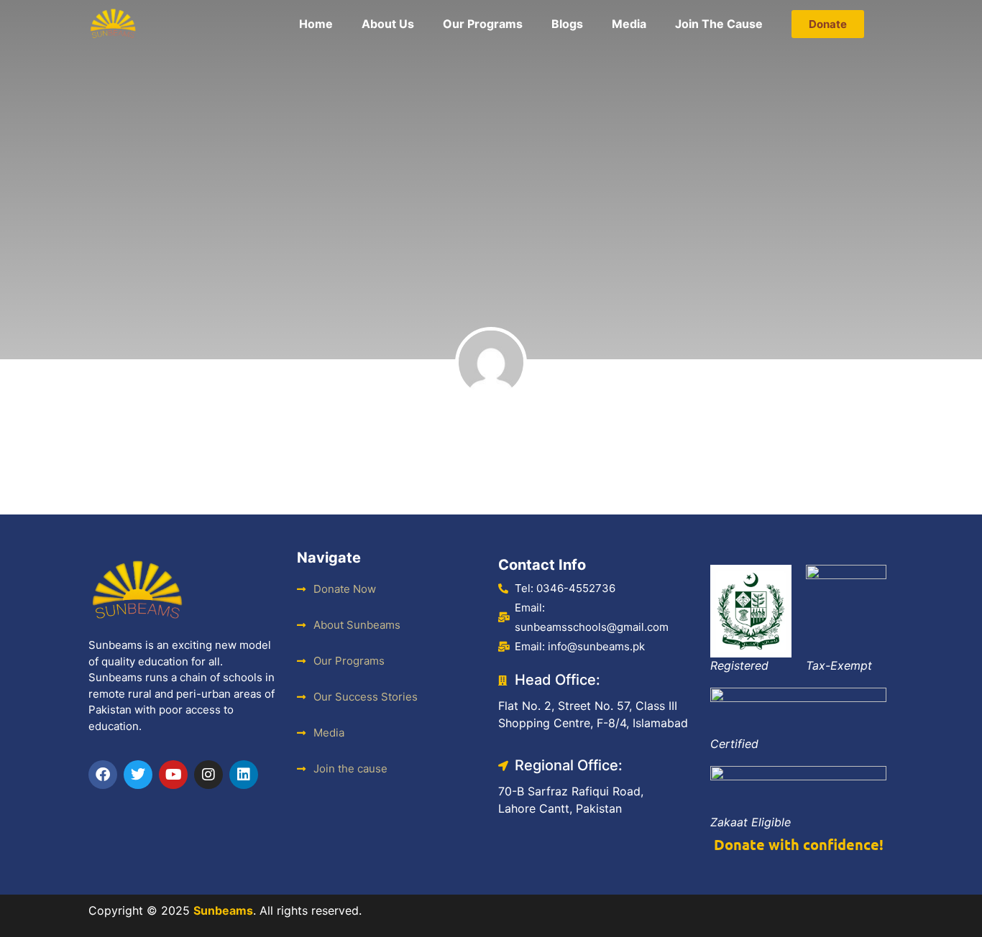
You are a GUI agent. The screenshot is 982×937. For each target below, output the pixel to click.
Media (629, 24)
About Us (388, 24)
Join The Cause (719, 24)
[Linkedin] (243, 774)
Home (316, 24)
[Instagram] (208, 774)
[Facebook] (102, 774)
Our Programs (483, 24)
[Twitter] (138, 774)
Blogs (567, 24)
